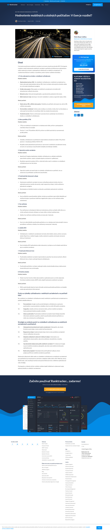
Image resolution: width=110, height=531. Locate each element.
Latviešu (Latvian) (69, 507)
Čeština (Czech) (68, 491)
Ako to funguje (30, 4)
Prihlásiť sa (88, 4)
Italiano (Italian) (68, 472)
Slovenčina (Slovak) (69, 511)
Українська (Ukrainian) (70, 515)
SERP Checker (45, 447)
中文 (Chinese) (68, 487)
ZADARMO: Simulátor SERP (48, 460)
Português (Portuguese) (70, 480)
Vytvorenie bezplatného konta (55, 389)
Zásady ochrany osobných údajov (72, 445)
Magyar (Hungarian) (69, 501)
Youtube (17, 444)
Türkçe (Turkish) (68, 484)
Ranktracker (12, 5)
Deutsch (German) (69, 466)
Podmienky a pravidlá (70, 443)
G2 (37, 444)
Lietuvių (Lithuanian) (69, 505)
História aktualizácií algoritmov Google (50, 481)
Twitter (27, 444)
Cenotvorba (37, 4)
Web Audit (44, 449)
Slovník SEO (44, 473)
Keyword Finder (45, 445)
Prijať (99, 527)
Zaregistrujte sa (97, 4)
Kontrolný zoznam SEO (47, 456)
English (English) (69, 464)
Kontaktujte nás (85, 444)
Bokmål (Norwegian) (69, 519)
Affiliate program (45, 469)
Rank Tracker (45, 443)
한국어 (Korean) (69, 517)
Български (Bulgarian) (70, 489)
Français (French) (69, 470)
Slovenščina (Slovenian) (70, 513)
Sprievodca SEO (45, 475)
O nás (83, 446)
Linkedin (32, 444)
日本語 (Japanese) (69, 474)
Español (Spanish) (69, 468)
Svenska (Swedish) (69, 482)
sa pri (49, 392)
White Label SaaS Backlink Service (49, 465)
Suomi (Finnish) (68, 499)
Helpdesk (67, 459)
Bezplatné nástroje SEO (47, 477)
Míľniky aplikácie (69, 457)
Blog (43, 4)
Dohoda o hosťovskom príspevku (49, 479)
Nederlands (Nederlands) (70, 476)
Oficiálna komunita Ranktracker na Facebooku (22, 444)
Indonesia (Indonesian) (70, 503)
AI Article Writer (45, 458)
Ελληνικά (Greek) (69, 495)
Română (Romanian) (69, 509)
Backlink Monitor (45, 453)
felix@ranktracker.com (86, 458)
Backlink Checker (45, 451)
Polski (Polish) (68, 478)
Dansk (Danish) (68, 493)
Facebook (12, 444)
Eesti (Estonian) (68, 497)
